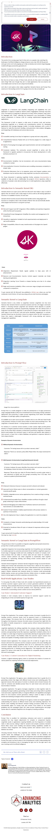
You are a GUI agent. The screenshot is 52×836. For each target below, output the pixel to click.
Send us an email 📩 (26, 787)
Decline (42, 19)
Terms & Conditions (29, 827)
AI (12, 759)
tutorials (14, 535)
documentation (44, 177)
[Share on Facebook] (44, 752)
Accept (31, 19)
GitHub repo (35, 292)
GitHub (37, 179)
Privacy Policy (38, 827)
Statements (26, 830)
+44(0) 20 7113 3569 (26, 790)
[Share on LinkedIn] (40, 752)
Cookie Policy (45, 827)
